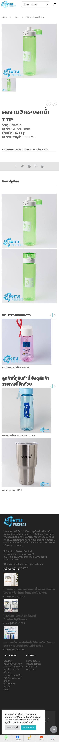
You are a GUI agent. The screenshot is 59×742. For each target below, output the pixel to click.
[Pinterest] (29, 166)
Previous (50, 315)
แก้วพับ (7, 686)
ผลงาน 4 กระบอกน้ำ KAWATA (54, 103)
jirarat (9, 596)
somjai (9, 623)
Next (55, 315)
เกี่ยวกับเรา (31, 666)
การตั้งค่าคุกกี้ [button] (12, 727)
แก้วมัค (7, 680)
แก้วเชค (7, 672)
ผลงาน (16, 17)
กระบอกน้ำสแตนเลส (13, 666)
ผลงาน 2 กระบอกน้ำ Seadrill (48, 103)
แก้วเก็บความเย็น (12, 669)
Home (4, 17)
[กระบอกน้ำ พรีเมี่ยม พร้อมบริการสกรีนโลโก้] (8, 4)
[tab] (29, 181)
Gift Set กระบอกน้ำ (13, 678)
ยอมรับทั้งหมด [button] (28, 727)
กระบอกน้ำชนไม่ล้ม (12, 675)
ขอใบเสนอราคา (33, 663)
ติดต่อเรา (30, 669)
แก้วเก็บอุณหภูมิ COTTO (12, 490)
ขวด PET (8, 661)
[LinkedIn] (42, 166)
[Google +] (36, 166)
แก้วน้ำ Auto (9, 683)
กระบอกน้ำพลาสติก (39, 149)
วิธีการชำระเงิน (33, 661)
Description (10, 181)
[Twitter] (22, 166)
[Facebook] (16, 166)
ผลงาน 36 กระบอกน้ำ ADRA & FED (16, 367)
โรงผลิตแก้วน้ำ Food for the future (18, 436)
